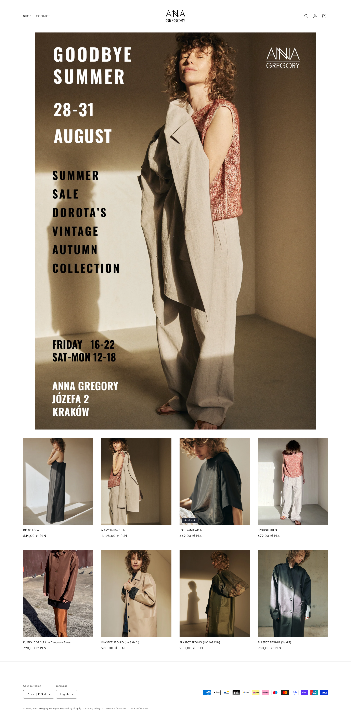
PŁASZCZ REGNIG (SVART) (274, 642)
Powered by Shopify (70, 708)
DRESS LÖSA (31, 530)
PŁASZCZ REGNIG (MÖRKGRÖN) (200, 642)
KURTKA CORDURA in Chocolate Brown (47, 642)
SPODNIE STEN (267, 530)
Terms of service (139, 708)
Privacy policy (92, 708)
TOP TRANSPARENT (192, 530)
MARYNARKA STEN (113, 530)
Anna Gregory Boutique (46, 708)
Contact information (115, 708)
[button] (306, 16)
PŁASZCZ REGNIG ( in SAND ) (120, 642)
